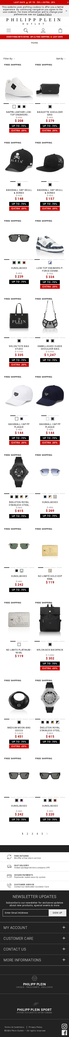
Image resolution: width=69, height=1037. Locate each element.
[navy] (21, 418)
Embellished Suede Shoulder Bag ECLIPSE (50, 347)
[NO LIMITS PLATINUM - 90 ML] (19, 621)
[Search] (26, 30)
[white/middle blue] (50, 262)
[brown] (24, 262)
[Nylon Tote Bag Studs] (19, 317)
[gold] (50, 570)
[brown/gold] (50, 496)
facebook (64, 1032)
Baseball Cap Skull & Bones (19, 191)
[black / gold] (21, 496)
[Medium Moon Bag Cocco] (19, 699)
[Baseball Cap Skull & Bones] (19, 161)
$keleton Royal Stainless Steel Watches (19, 503)
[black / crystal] (52, 340)
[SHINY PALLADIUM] (55, 496)
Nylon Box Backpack (50, 649)
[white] (14, 106)
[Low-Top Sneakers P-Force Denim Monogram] (49, 239)
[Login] (43, 30)
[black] (19, 106)
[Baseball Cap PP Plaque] (19, 395)
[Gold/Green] (21, 570)
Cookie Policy (44, 14)
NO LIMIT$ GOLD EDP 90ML (50, 577)
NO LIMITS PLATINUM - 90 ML (19, 651)
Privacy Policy (35, 1027)
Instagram (64, 1026)
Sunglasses (19, 268)
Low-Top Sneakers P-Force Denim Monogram (50, 269)
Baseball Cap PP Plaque (18, 425)
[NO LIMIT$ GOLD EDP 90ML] (49, 547)
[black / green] (19, 262)
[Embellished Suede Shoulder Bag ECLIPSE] (49, 317)
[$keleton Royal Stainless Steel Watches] (19, 474)
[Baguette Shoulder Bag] (49, 83)
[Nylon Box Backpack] (49, 621)
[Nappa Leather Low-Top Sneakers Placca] (19, 83)
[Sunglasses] (19, 239)
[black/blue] (45, 496)
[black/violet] (21, 800)
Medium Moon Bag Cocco (19, 729)
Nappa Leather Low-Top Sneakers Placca (19, 113)
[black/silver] (26, 496)
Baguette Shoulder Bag (50, 113)
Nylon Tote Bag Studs (19, 347)
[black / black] (24, 106)
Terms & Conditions (14, 1027)
